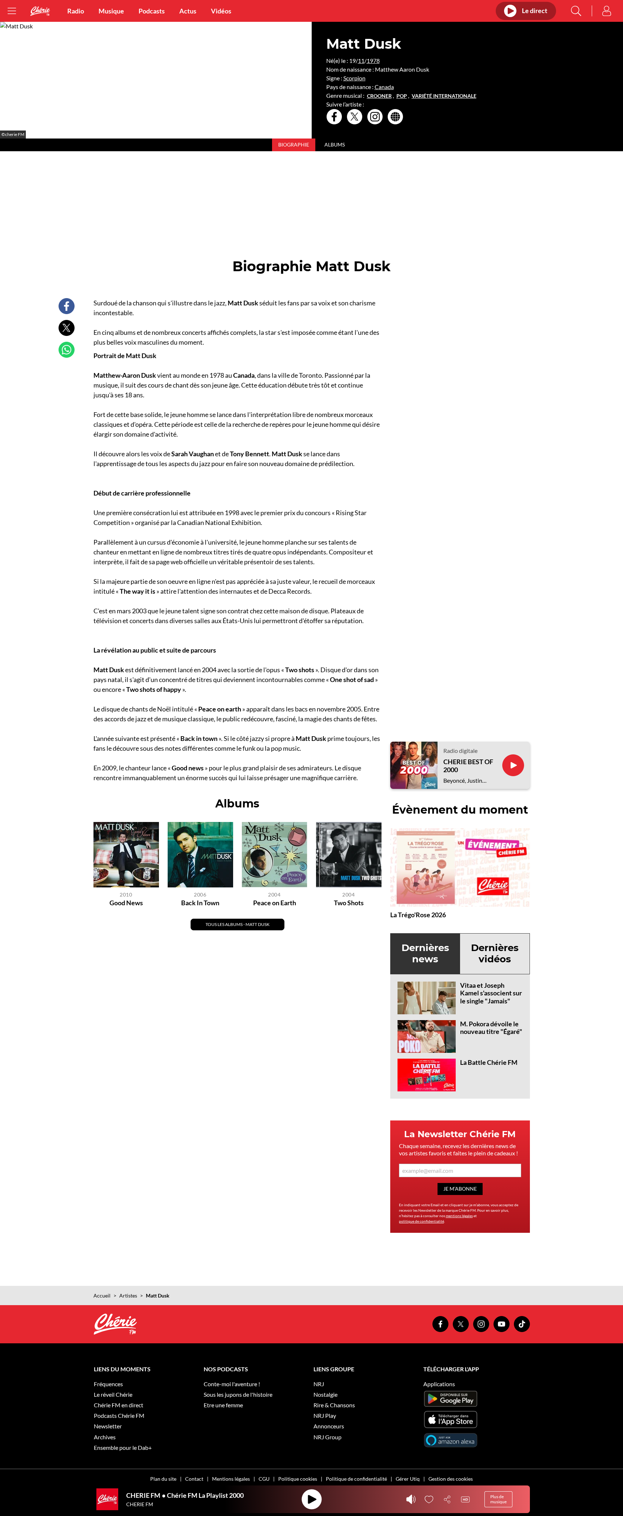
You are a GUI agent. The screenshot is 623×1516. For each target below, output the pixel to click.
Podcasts (152, 11)
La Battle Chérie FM (489, 1062)
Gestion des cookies (450, 1479)
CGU (264, 1479)
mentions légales (459, 1216)
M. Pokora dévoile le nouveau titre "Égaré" (491, 1028)
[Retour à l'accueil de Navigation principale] (40, 11)
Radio (75, 11)
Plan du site (163, 1479)
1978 (373, 60)
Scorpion (354, 78)
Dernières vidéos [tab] (495, 953)
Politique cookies (297, 1479)
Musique (111, 11)
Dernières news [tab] (425, 953)
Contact (194, 1479)
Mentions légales (231, 1479)
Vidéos (221, 11)
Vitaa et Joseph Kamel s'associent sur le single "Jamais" (491, 993)
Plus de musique (498, 1499)
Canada (384, 86)
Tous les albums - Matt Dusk (237, 924)
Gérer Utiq (408, 1479)
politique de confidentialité (421, 1221)
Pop (401, 96)
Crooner (379, 96)
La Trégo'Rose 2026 (418, 915)
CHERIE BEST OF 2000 (468, 766)
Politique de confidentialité (356, 1479)
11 (361, 60)
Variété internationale (444, 96)
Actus (187, 11)
